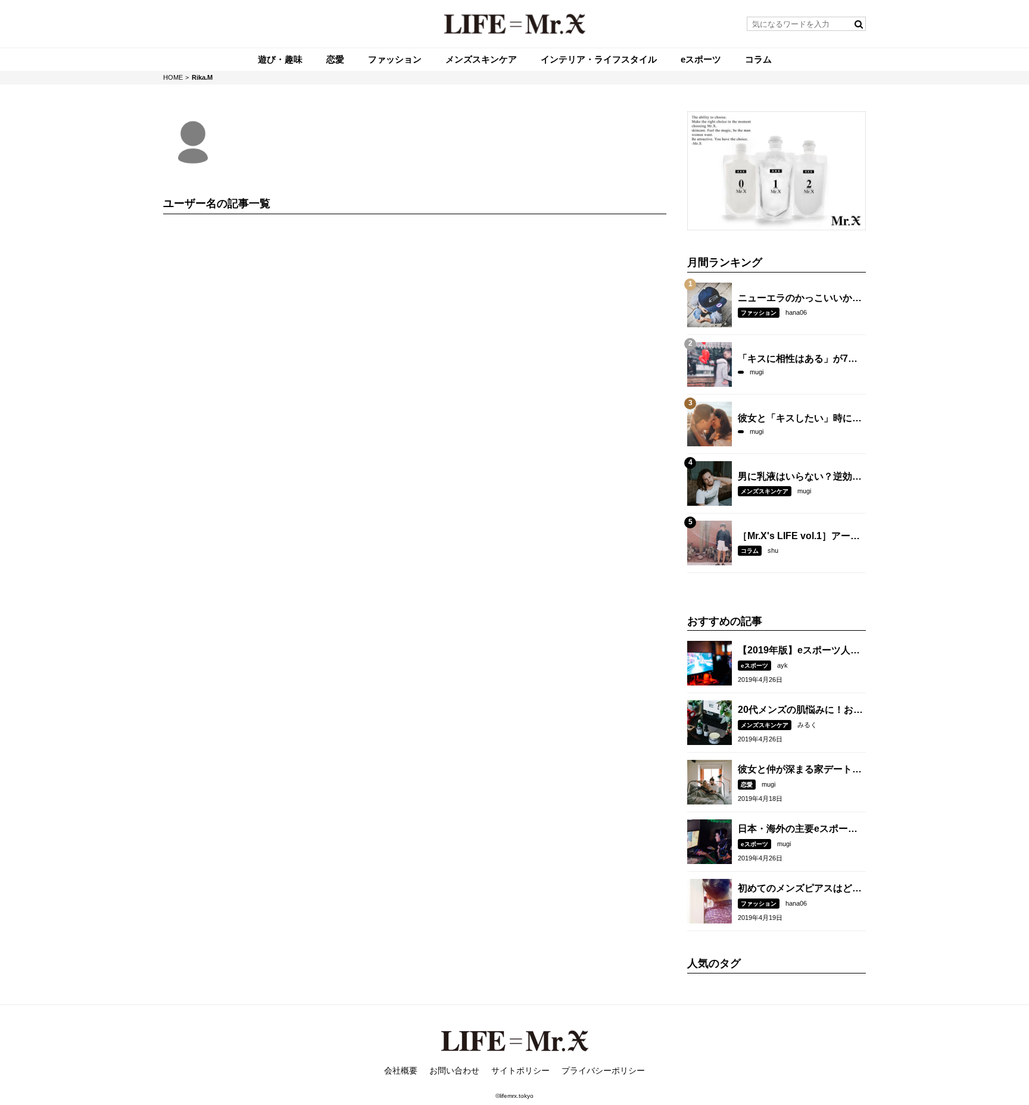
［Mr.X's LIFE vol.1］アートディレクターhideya (799, 537)
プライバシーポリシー (603, 1070)
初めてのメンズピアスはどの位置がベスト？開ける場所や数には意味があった (800, 889)
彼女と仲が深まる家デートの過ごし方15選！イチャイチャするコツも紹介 (800, 770)
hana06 (796, 312)
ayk (782, 665)
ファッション (759, 312)
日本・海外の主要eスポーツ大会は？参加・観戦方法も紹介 (800, 829)
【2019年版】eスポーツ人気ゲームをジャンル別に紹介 (799, 651)
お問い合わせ (454, 1070)
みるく (807, 724)
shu (773, 550)
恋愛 (747, 784)
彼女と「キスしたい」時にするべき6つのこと (800, 419)
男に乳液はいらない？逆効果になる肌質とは (800, 477)
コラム (750, 550)
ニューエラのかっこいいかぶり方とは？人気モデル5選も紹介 (800, 299)
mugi (756, 371)
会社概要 (400, 1070)
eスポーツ (754, 665)
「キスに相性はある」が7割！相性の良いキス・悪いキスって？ (800, 359)
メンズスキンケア (764, 491)
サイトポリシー (520, 1070)
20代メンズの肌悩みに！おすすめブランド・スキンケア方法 (800, 710)
